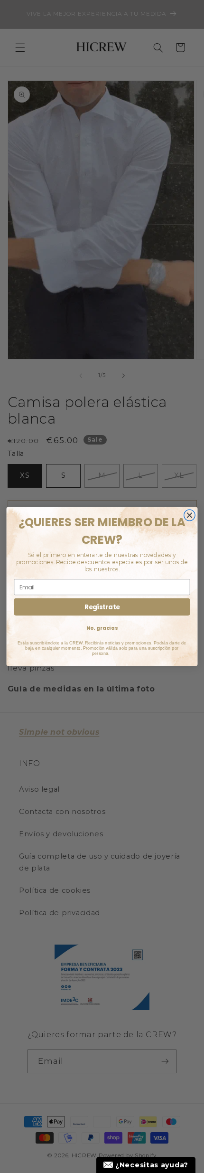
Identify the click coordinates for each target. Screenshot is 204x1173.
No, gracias (102, 627)
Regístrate (102, 607)
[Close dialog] (189, 515)
